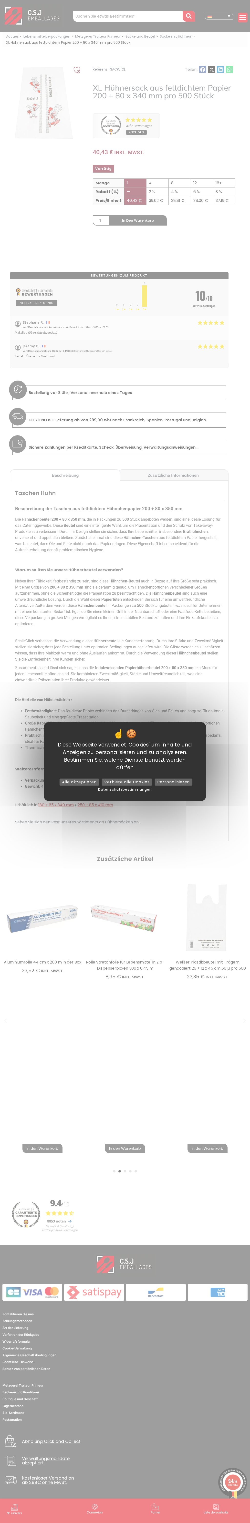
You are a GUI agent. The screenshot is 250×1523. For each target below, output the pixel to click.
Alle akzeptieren (79, 782)
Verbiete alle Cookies (127, 782)
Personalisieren (173, 782)
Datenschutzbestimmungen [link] (125, 789)
